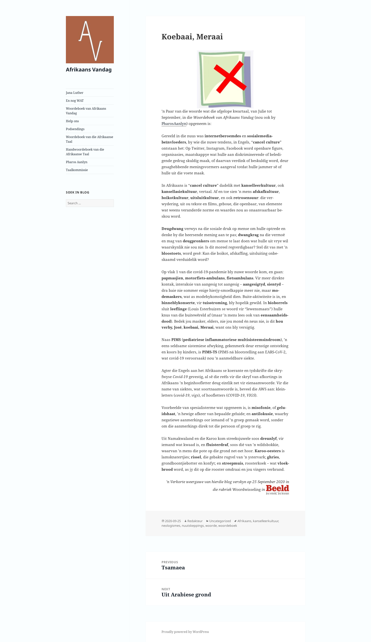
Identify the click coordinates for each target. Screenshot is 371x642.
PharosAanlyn (174, 123)
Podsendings (75, 129)
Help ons (72, 121)
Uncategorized (220, 521)
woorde (211, 525)
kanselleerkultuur (265, 521)
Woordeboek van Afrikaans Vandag (86, 110)
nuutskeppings (193, 525)
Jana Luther (74, 93)
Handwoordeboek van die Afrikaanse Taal (85, 151)
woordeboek (227, 525)
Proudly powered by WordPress (185, 632)
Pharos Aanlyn (76, 162)
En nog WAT (75, 100)
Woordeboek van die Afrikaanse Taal (89, 139)
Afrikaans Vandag (89, 69)
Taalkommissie (77, 170)
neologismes (171, 525)
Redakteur (195, 521)
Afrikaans (244, 521)
